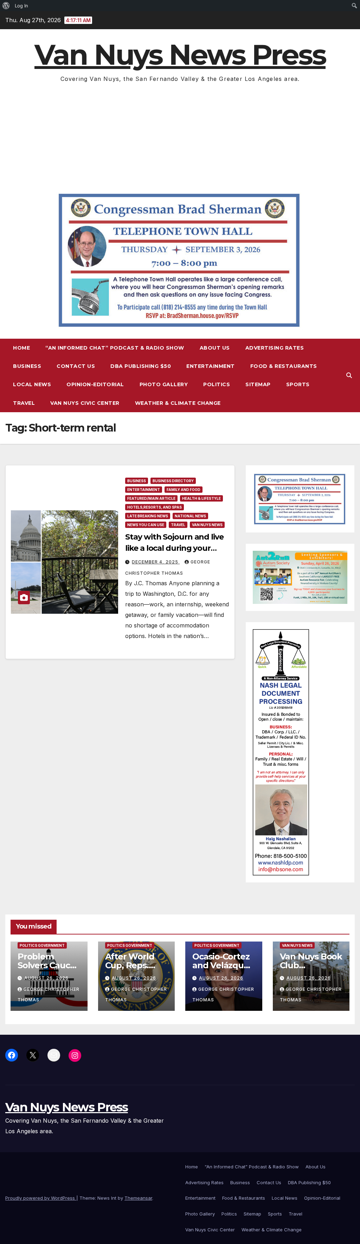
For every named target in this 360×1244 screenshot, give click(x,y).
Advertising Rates (274, 348)
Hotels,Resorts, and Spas (154, 507)
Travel (24, 403)
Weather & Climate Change (178, 403)
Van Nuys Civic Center (85, 403)
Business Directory (173, 481)
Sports (298, 384)
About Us (215, 348)
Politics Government (42, 945)
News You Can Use (145, 525)
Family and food (183, 489)
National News (190, 516)
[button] (349, 375)
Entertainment (210, 366)
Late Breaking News (147, 516)
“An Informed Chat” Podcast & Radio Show (114, 348)
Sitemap (258, 384)
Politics (216, 384)
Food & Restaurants (283, 366)
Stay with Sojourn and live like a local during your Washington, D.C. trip (174, 548)
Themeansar (138, 1198)
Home (21, 348)
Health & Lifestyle (201, 498)
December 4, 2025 (156, 561)
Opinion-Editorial (95, 384)
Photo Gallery (164, 384)
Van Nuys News (207, 525)
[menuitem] (6, 5)
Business (27, 366)
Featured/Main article (151, 498)
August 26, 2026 (46, 978)
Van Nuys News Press (180, 55)
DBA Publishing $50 (140, 366)
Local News (32, 384)
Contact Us (76, 366)
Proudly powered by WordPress (40, 1198)
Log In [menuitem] (21, 5)
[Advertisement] (180, 137)
